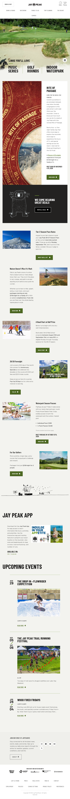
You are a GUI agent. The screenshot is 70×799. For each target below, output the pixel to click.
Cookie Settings (33, 786)
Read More (22, 626)
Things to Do (35, 10)
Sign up (14, 757)
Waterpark (23, 10)
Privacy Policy (47, 786)
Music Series (13, 69)
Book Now (54, 178)
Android (13, 554)
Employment (9, 786)
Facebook (46, 744)
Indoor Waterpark (55, 69)
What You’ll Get (43, 257)
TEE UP (14, 392)
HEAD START (41, 350)
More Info (41, 441)
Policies (20, 786)
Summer (34, 15)
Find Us (47, 781)
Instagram (41, 744)
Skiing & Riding (10, 10)
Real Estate (36, 781)
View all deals (41, 210)
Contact (56, 781)
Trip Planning (48, 10)
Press (26, 781)
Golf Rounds (33, 69)
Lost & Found (15, 781)
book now (15, 311)
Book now (15, 474)
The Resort (60, 10)
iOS (8, 554)
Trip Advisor (54, 744)
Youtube (50, 744)
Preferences (60, 786)
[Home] (35, 4)
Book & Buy (9, 4)
